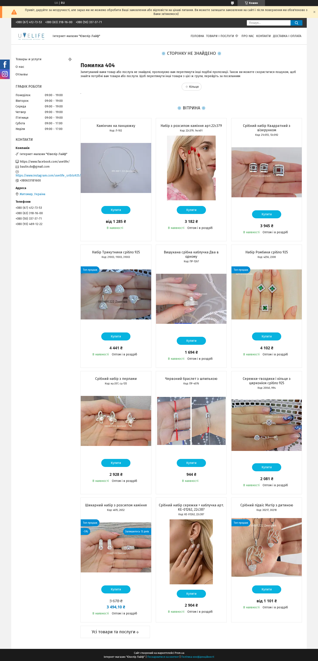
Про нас (247, 36)
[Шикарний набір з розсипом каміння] (116, 547)
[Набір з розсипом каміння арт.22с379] (191, 168)
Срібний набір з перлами (116, 379)
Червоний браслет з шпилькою (191, 379)
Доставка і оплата (287, 36)
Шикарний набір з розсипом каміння (116, 505)
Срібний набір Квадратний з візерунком (266, 128)
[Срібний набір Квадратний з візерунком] (266, 172)
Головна (197, 36)
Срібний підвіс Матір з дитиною (266, 505)
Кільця (194, 87)
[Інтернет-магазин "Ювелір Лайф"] (31, 36)
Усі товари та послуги (113, 631)
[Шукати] (296, 23)
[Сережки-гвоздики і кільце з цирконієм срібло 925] (266, 425)
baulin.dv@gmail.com (35, 166)
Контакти (263, 36)
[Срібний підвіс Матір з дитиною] (266, 547)
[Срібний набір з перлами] (116, 421)
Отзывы (22, 74)
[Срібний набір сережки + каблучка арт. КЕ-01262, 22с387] (191, 551)
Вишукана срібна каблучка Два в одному (191, 254)
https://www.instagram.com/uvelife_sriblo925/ (45, 175)
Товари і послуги (220, 36)
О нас (20, 67)
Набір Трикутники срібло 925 (116, 252)
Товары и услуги (29, 59)
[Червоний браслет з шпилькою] (191, 421)
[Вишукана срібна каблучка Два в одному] (191, 298)
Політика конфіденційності (197, 656)
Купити (116, 210)
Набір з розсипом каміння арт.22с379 (191, 126)
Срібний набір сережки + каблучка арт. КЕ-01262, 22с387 (191, 507)
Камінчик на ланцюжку (115, 126)
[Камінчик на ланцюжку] (116, 168)
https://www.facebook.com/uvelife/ (45, 162)
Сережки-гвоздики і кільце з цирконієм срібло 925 (267, 381)
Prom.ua (179, 653)
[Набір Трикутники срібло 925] (116, 294)
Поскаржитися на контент (163, 656)
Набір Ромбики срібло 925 (266, 252)
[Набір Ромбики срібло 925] (266, 294)
